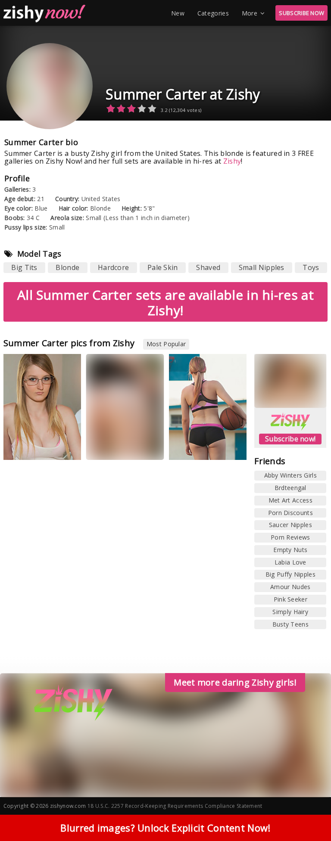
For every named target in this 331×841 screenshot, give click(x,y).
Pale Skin (162, 267)
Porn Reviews (290, 537)
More (249, 13)
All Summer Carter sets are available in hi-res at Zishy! (165, 302)
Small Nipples (261, 267)
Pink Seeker (290, 599)
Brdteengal (290, 488)
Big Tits (24, 267)
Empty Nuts (290, 550)
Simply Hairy (290, 612)
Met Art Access (290, 500)
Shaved (208, 267)
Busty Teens (290, 624)
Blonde (67, 267)
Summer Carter (31, 446)
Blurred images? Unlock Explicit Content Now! (165, 827)
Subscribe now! (290, 439)
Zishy (232, 161)
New (177, 13)
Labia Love (290, 562)
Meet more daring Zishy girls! (235, 682)
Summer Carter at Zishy (183, 94)
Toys (311, 267)
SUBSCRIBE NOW (301, 13)
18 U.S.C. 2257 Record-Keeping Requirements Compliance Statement (174, 806)
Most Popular (166, 344)
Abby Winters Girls (290, 475)
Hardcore (113, 267)
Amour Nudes (290, 587)
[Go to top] (307, 813)
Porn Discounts (290, 513)
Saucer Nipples (290, 525)
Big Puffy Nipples (290, 574)
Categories (213, 13)
